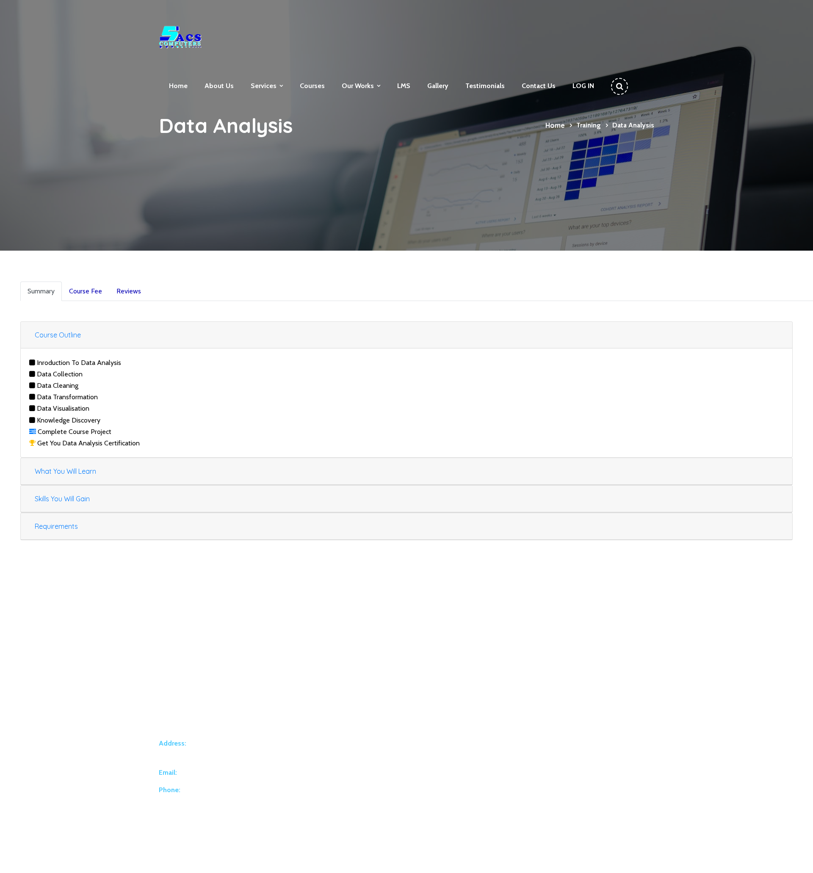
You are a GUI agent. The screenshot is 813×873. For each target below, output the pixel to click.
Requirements (56, 526)
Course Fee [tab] (85, 291)
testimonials (485, 86)
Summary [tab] (41, 291)
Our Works (358, 86)
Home (178, 86)
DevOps (373, 806)
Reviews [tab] (128, 291)
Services (264, 86)
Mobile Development (391, 751)
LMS (403, 86)
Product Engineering (389, 733)
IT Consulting (380, 769)
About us (219, 86)
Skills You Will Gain (62, 499)
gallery (437, 86)
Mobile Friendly (523, 733)
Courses (312, 86)
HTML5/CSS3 (521, 714)
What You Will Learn (65, 471)
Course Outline (58, 335)
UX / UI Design (381, 787)
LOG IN (583, 86)
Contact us (539, 86)
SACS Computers (249, 859)
